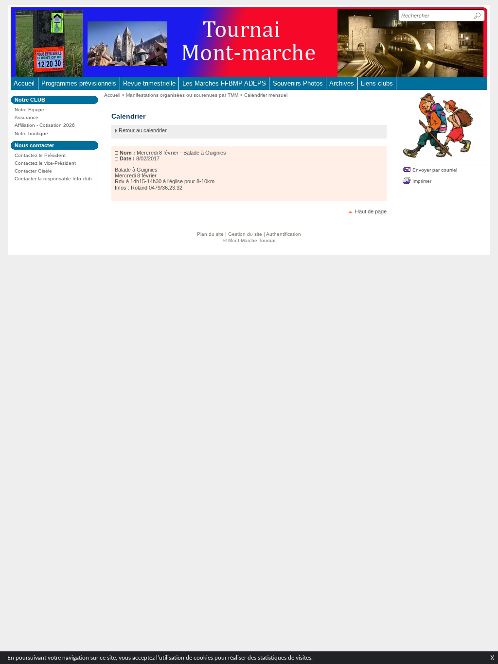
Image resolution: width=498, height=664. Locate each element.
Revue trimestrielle (149, 83)
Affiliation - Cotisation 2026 (45, 125)
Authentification (283, 234)
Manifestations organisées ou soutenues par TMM (182, 95)
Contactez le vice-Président (45, 163)
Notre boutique (31, 133)
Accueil (24, 83)
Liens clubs (377, 83)
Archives (341, 83)
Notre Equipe (29, 109)
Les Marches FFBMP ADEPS (224, 83)
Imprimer (421, 181)
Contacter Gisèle (33, 171)
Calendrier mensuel (265, 95)
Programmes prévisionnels (78, 83)
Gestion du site (245, 234)
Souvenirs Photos (298, 83)
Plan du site (210, 234)
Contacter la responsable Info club (53, 178)
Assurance (26, 117)
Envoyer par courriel (434, 170)
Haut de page (371, 211)
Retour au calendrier (143, 130)
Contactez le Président (40, 155)
